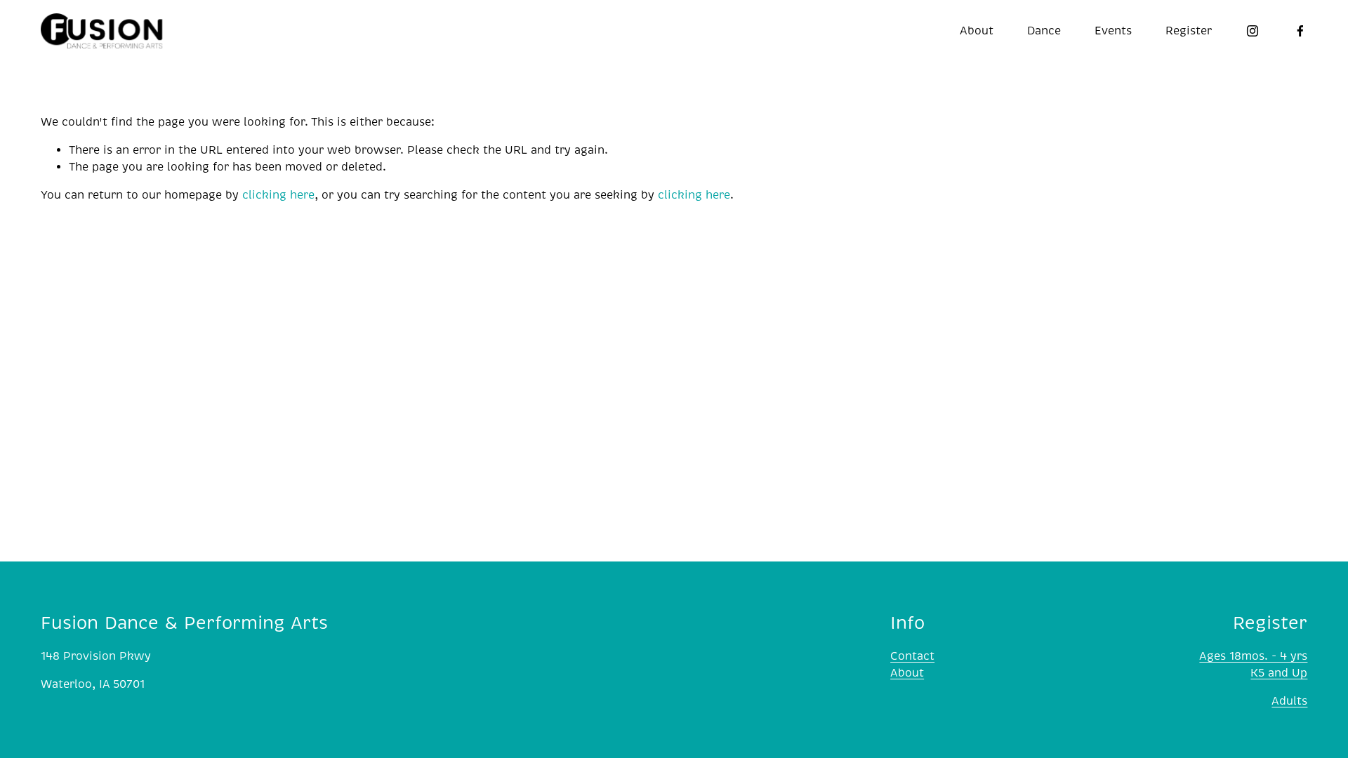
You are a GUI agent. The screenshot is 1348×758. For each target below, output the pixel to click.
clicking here (278, 195)
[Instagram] (1252, 31)
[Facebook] (1300, 31)
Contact (912, 656)
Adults (1289, 701)
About (907, 673)
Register (1188, 31)
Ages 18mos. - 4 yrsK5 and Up (1253, 664)
